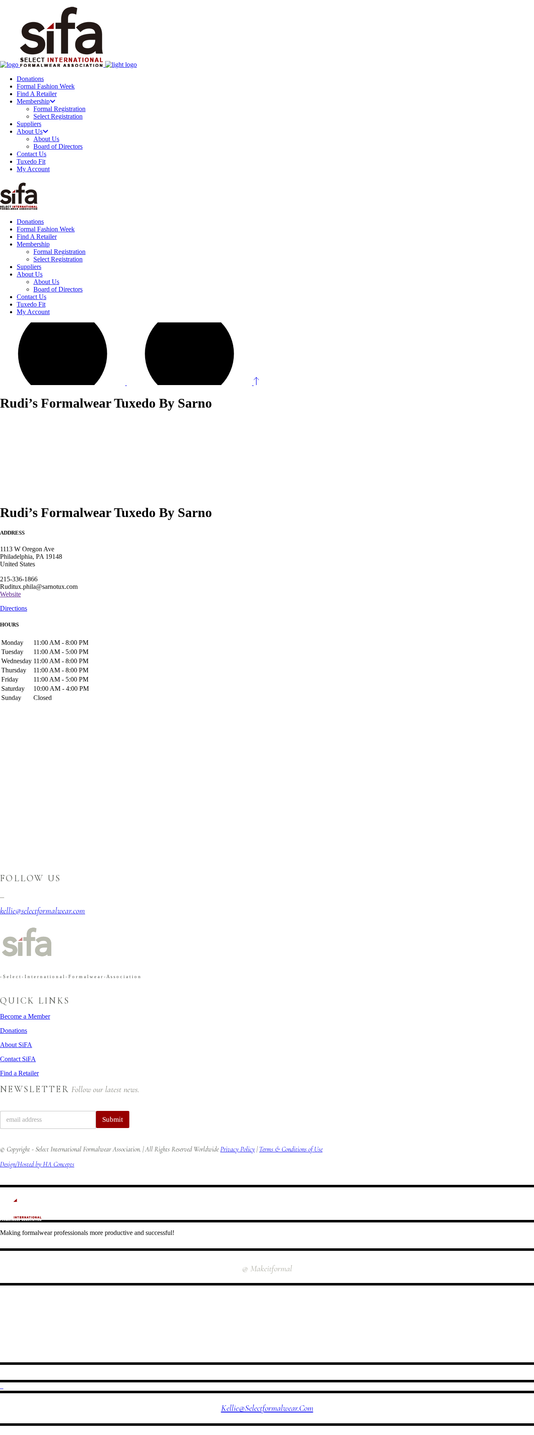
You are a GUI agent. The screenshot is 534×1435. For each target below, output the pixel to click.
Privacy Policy (237, 1149)
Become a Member (25, 1016)
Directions (13, 608)
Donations (13, 1030)
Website (10, 594)
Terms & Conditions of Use (290, 1149)
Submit (112, 1119)
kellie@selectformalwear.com (267, 1408)
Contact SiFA (18, 1058)
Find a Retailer (19, 1073)
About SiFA (16, 1044)
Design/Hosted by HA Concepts (37, 1164)
